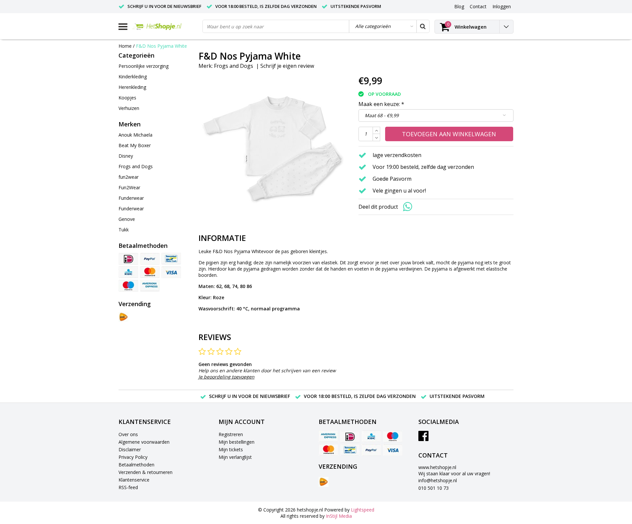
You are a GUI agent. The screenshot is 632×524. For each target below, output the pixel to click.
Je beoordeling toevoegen (226, 377)
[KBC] (128, 272)
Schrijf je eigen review (287, 65)
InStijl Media (339, 516)
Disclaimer (129, 449)
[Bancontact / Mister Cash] (171, 259)
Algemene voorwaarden (144, 442)
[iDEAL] (128, 259)
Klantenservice (133, 480)
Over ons (128, 434)
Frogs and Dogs (233, 65)
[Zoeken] (423, 26)
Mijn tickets (231, 449)
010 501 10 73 (433, 488)
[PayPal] (150, 259)
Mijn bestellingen (236, 442)
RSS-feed (128, 487)
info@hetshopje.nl (437, 480)
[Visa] (171, 272)
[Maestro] (128, 286)
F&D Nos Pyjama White (161, 46)
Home (125, 46)
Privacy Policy (132, 457)
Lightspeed (362, 510)
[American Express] (150, 286)
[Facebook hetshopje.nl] (423, 438)
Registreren (231, 434)
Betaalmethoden (136, 464)
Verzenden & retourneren (145, 472)
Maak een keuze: (381, 104)
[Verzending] (123, 317)
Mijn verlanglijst (235, 457)
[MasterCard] (150, 272)
